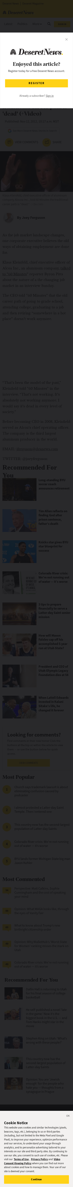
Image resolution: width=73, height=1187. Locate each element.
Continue (36, 1179)
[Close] (68, 1116)
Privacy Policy (39, 1159)
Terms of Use (21, 1159)
